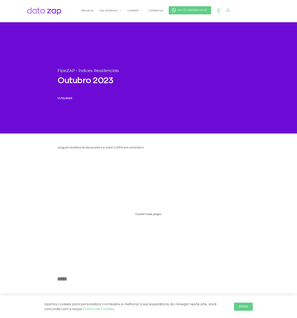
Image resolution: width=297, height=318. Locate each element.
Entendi (243, 307)
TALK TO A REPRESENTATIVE (192, 10)
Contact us (155, 10)
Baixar (62, 279)
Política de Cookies (98, 309)
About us (87, 10)
